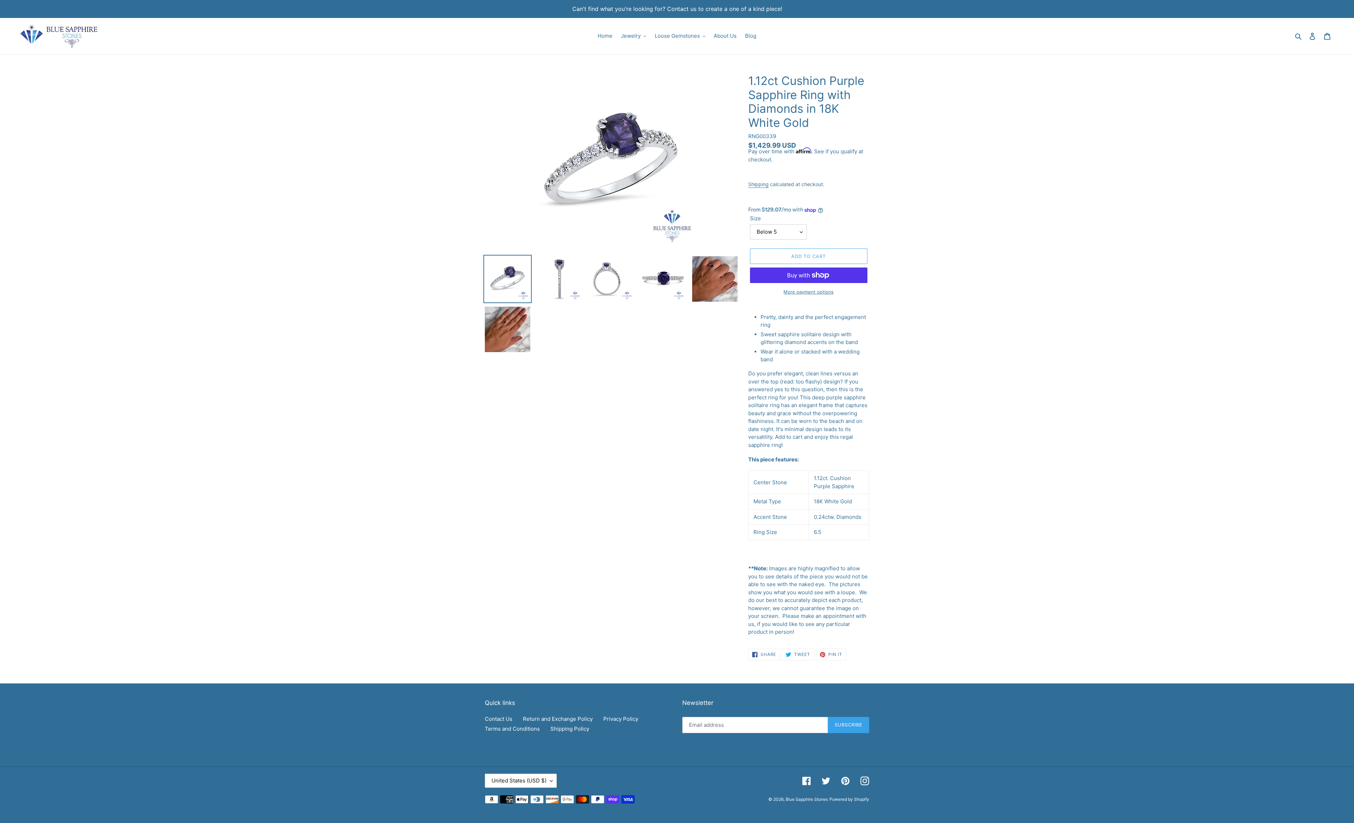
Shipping (758, 184)
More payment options (808, 292)
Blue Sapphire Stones (807, 799)
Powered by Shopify (849, 799)
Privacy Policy (620, 718)
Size (755, 218)
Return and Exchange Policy (558, 718)
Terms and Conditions (512, 728)
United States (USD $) (519, 780)
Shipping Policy (569, 728)
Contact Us (498, 718)
